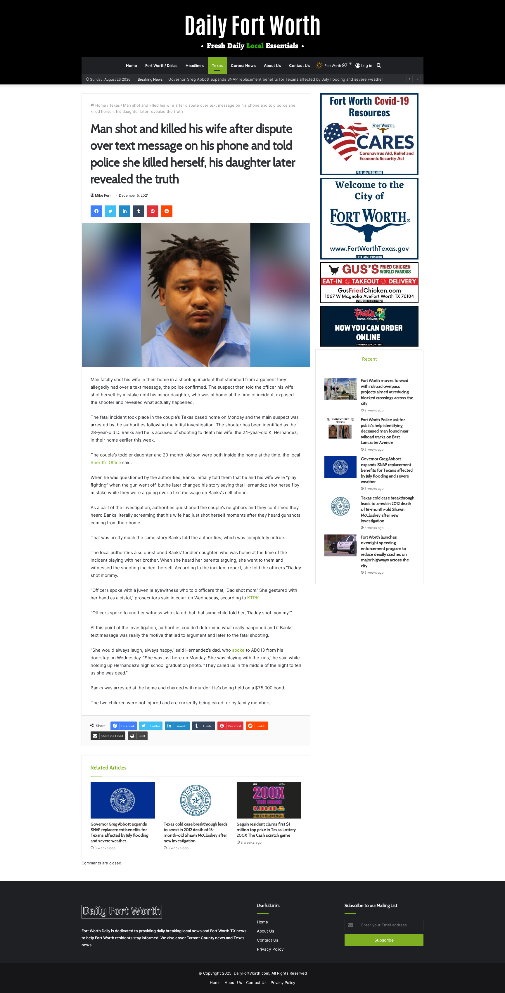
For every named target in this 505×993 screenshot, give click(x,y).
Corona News (243, 65)
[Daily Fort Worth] (253, 32)
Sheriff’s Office (106, 462)
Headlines (195, 65)
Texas (217, 65)
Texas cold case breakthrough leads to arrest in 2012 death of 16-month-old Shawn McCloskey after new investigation (277, 79)
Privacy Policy (270, 949)
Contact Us (299, 65)
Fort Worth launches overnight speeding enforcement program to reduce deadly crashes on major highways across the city (385, 551)
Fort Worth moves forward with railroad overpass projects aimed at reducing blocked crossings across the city (387, 392)
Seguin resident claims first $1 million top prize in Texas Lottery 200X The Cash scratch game (266, 829)
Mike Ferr (103, 195)
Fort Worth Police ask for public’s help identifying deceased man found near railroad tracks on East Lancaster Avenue (384, 431)
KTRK (253, 598)
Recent (369, 359)
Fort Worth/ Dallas (161, 65)
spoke (238, 650)
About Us (272, 65)
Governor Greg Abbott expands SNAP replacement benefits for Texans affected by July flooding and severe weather (119, 832)
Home (131, 65)
